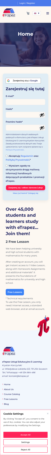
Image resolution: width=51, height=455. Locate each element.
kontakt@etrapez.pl (19, 376)
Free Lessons (15, 292)
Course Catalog (12, 394)
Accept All (25, 435)
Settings (25, 442)
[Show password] (41, 114)
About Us (9, 389)
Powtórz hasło (14, 122)
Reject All (25, 449)
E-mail (10, 96)
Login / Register (27, 3)
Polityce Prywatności (15, 150)
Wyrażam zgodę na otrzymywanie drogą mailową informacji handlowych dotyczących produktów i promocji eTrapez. (25, 173)
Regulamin (27, 156)
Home (7, 384)
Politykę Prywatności (17, 160)
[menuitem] (37, 13)
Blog (6, 404)
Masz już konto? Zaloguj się (25, 193)
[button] (47, 13)
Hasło (9, 109)
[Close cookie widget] (48, 414)
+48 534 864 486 (26, 372)
